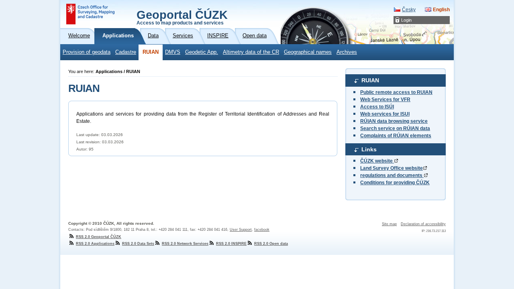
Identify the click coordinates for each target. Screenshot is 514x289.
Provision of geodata (86, 52)
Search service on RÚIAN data (395, 128)
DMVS (172, 52)
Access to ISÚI (377, 107)
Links (369, 149)
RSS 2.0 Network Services (185, 244)
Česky (409, 9)
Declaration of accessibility (423, 224)
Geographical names (308, 52)
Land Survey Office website (391, 168)
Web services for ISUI (385, 114)
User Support (241, 230)
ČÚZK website (377, 161)
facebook (261, 230)
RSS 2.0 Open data (271, 244)
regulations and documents (392, 175)
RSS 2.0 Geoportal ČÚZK (98, 237)
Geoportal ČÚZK (182, 16)
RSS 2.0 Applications (95, 244)
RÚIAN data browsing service (394, 121)
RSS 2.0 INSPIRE (231, 244)
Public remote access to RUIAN (396, 92)
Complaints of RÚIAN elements (395, 135)
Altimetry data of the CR (251, 52)
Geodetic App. (201, 52)
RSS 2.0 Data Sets (138, 244)
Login (406, 20)
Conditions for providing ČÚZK (395, 182)
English (441, 9)
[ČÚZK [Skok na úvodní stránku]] (90, 14)
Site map (389, 224)
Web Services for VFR (385, 99)
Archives (347, 52)
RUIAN (151, 52)
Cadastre (125, 52)
